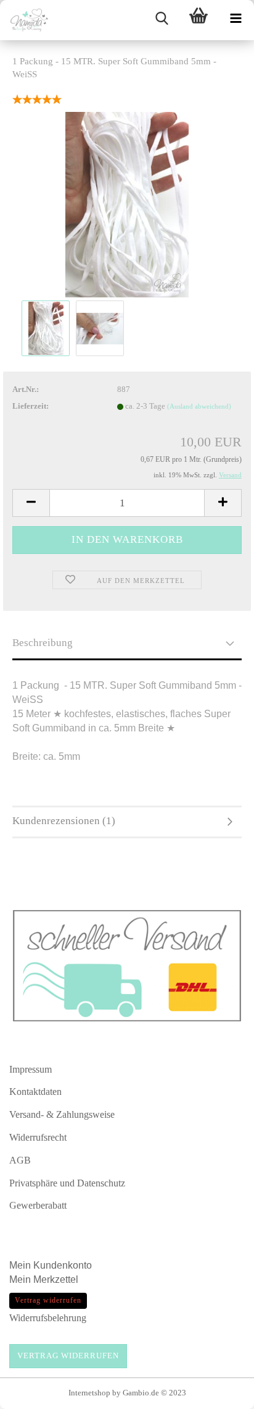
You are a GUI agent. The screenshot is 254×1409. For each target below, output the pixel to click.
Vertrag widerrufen (68, 1355)
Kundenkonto (62, 1265)
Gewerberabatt (38, 1205)
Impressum (30, 1069)
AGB (20, 1160)
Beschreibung (42, 643)
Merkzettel (57, 1279)
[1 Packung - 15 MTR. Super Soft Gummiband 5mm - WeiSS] (127, 203)
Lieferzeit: (30, 406)
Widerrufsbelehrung (47, 1318)
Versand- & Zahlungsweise (62, 1114)
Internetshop (89, 1392)
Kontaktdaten (35, 1091)
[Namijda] (24, 20)
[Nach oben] (220, 1393)
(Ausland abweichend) (199, 406)
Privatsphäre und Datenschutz (67, 1183)
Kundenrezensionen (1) (63, 821)
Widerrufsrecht (38, 1137)
